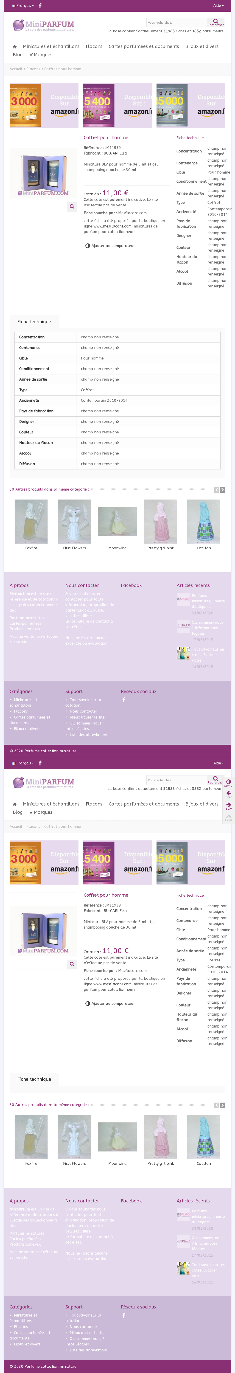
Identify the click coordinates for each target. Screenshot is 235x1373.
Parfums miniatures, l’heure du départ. (208, 601)
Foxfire (31, 548)
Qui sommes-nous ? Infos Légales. (84, 726)
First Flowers (74, 548)
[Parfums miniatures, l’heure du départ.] (183, 599)
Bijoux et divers (201, 46)
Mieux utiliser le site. (85, 717)
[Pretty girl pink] (160, 522)
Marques (43, 54)
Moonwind (117, 548)
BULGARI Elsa (115, 153)
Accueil (16, 69)
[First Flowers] (74, 522)
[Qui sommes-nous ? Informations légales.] (183, 626)
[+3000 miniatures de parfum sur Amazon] (44, 105)
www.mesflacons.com (112, 226)
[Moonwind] (117, 522)
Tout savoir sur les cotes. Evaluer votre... (208, 655)
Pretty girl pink (161, 548)
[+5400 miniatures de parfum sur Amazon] (117, 105)
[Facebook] (40, 6)
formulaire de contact (89, 621)
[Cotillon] (204, 522)
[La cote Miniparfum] (43, 25)
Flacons (94, 46)
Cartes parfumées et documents (144, 46)
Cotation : (93, 194)
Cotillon (204, 548)
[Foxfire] (31, 522)
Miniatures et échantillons (51, 46)
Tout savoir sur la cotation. (83, 703)
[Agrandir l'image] (72, 207)
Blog (18, 54)
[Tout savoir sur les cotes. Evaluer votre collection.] (183, 653)
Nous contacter (81, 711)
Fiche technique (34, 321)
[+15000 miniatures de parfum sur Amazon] (191, 105)
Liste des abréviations (86, 735)
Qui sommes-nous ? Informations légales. (207, 628)
